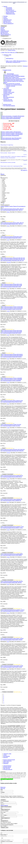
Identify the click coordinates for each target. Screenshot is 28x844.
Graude (8, 427)
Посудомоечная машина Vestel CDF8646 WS (11, 500)
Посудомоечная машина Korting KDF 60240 (11, 333)
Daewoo (8, 478)
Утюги (7, 87)
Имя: (2, 789)
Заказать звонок (11, 50)
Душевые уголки (7, 91)
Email (2, 802)
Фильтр (2, 202)
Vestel (8, 502)
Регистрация (9, 7)
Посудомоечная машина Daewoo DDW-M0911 (11, 555)
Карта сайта (6, 762)
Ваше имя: (3, 812)
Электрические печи (8, 100)
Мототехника (6, 94)
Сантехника (6, 88)
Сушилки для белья (10, 86)
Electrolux (8, 452)
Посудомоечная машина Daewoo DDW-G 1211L (12, 527)
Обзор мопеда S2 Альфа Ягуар (7, 144)
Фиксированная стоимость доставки (8, 162)
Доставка (5, 16)
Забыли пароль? (4, 805)
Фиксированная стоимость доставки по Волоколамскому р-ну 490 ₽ (14, 3)
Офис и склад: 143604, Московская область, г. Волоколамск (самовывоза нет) (16, 61)
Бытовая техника (7, 70)
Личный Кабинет (7, 765)
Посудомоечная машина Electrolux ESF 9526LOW (12, 450)
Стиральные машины (19, 76)
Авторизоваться (4, 820)
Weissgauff (9, 262)
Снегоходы (5, 98)
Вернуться (3, 787)
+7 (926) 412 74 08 (13, 52)
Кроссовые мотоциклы (8, 97)
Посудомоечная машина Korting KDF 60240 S (11, 356)
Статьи (5, 754)
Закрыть (2, 174)
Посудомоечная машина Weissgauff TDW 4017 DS (12, 260)
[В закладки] (1, 235)
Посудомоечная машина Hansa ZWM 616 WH (11, 401)
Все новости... (24, 170)
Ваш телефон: (4, 815)
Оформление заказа (10, 13)
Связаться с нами (7, 753)
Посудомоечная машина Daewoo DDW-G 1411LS (12, 611)
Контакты (5, 757)
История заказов (7, 767)
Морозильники (15, 74)
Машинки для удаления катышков (14, 84)
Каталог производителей (9, 759)
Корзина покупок (10, 12)
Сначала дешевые (5, 206)
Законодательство (7, 760)
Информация (3, 25)
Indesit (8, 584)
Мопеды (5, 95)
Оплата (5, 17)
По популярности (21, 206)
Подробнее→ (25, 154)
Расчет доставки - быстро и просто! (8, 152)
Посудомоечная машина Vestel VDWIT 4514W (11, 667)
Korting (8, 239)
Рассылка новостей (7, 769)
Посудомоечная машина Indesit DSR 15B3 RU (11, 582)
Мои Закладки (6, 768)
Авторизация (9, 8)
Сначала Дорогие (13, 206)
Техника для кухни (7, 99)
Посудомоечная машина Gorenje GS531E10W (11, 309)
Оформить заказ (4, 827)
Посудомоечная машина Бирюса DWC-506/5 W (11, 210)
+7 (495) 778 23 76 (5, 52)
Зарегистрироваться (5, 809)
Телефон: (3, 792)
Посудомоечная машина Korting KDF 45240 (11, 286)
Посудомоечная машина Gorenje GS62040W (11, 380)
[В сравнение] (13, 235)
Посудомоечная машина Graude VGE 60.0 (10, 425)
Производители (7, 21)
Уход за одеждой (16, 83)
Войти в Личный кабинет (6, 806)
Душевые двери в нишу (8, 92)
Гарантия (5, 18)
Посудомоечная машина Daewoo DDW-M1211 (11, 476)
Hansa (8, 403)
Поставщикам (6, 756)
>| (3, 702)
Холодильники (10, 73)
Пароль (2, 804)
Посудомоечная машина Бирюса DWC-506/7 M (11, 224)
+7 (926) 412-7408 (20, 779)
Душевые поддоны (7, 93)
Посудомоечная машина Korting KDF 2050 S (11, 237)
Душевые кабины (7, 89)
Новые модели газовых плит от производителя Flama (11, 166)
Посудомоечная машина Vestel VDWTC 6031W (11, 639)
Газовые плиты (15, 77)
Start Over (3, 788)
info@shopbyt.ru (20, 52)
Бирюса (8, 211)
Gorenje (8, 382)
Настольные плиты (18, 79)
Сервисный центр (7, 19)
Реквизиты (5, 763)
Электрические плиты (20, 78)
